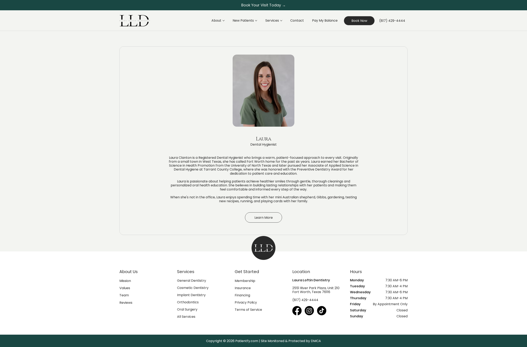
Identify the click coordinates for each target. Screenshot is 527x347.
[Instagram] (309, 310)
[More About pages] (224, 21)
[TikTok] (321, 310)
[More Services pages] (281, 21)
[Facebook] (297, 310)
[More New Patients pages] (256, 21)
